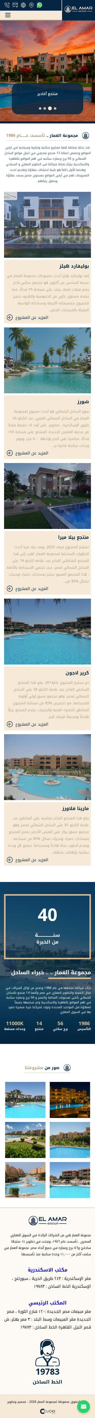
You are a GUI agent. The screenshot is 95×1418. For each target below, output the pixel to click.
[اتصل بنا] (83, 1406)
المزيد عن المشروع (31, 317)
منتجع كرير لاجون (47, 93)
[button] (55, 108)
